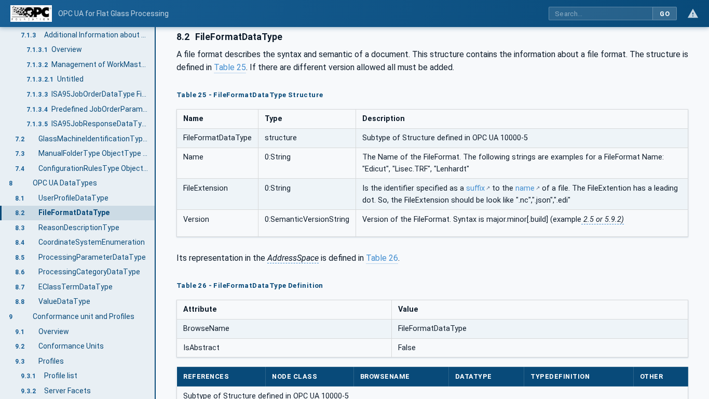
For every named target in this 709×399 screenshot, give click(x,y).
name (525, 188)
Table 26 (382, 258)
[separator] (155, 213)
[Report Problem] (693, 13)
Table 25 (230, 67)
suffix (475, 188)
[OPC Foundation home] (31, 13)
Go (665, 14)
